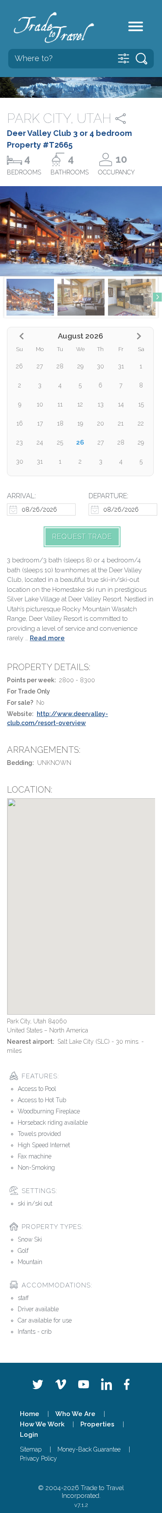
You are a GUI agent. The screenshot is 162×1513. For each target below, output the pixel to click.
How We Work (42, 1424)
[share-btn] (128, 118)
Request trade (82, 536)
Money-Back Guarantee (89, 1449)
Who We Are (75, 1414)
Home (29, 1414)
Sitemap (30, 1449)
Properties (97, 1424)
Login (29, 1435)
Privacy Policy (38, 1458)
